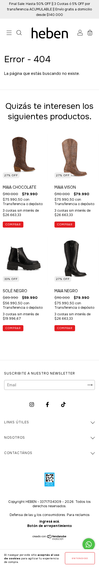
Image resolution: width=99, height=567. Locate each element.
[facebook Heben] (48, 404)
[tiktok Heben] (63, 404)
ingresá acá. (49, 521)
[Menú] (9, 33)
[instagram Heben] (32, 404)
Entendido (80, 558)
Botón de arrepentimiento (49, 526)
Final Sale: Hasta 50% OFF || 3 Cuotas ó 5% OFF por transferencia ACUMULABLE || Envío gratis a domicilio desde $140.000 (49, 9)
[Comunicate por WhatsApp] (88, 544)
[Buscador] (19, 33)
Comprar (13, 224)
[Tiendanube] (49, 538)
